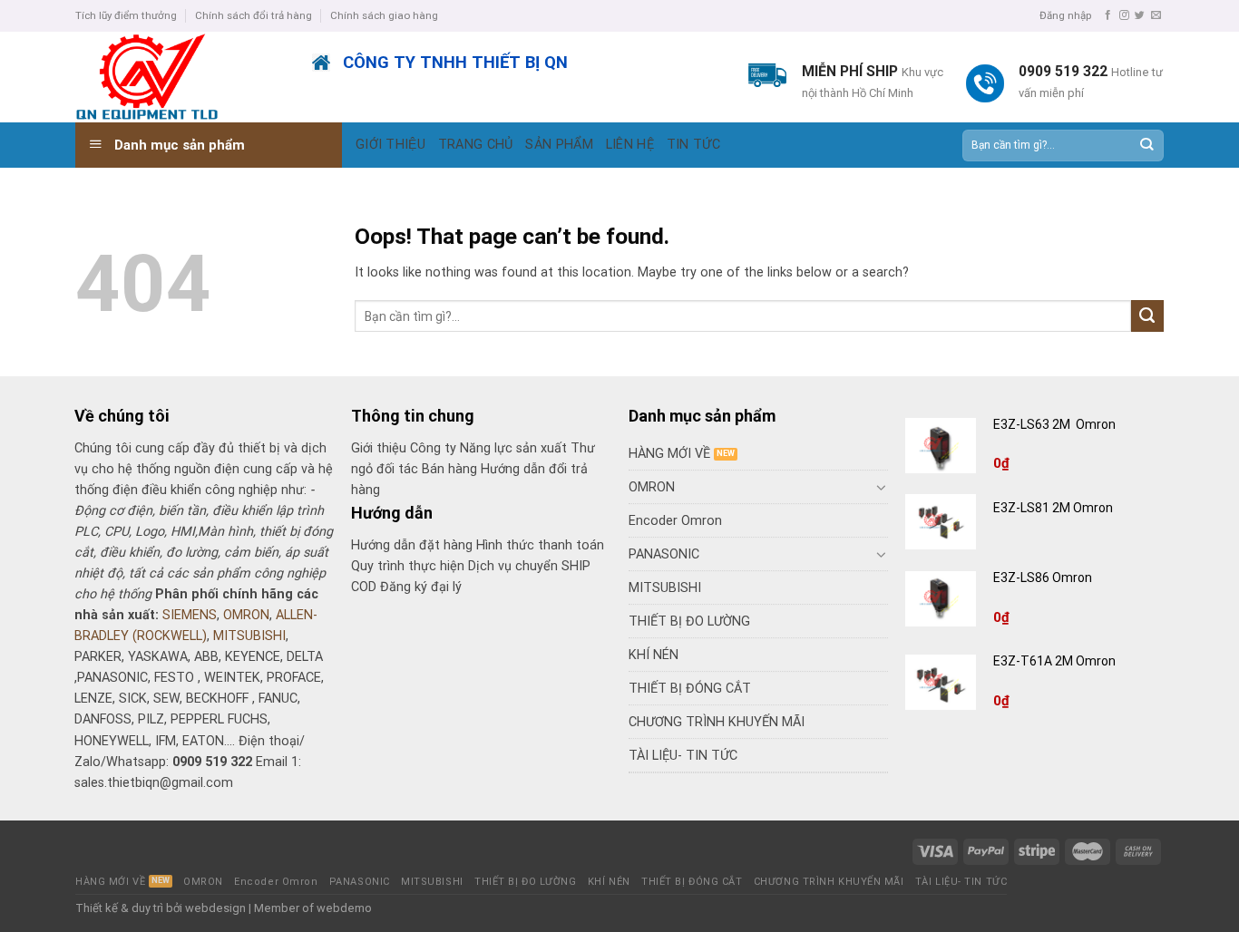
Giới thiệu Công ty (405, 448)
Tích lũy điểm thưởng (126, 15)
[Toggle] (881, 487)
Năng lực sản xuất (515, 448)
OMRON (246, 615)
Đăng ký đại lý (421, 587)
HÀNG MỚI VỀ (669, 453)
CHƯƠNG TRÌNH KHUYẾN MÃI (717, 722)
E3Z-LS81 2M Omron (1054, 507)
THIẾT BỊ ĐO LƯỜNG (689, 621)
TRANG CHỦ (475, 144)
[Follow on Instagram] (1124, 15)
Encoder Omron (675, 521)
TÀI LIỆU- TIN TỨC (683, 755)
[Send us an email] (1156, 15)
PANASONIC (664, 554)
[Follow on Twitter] (1140, 15)
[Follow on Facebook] (1108, 15)
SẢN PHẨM (558, 144)
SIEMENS (189, 615)
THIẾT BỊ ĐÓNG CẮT (690, 688)
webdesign (215, 908)
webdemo (344, 908)
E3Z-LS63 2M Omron (1055, 424)
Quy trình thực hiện (409, 566)
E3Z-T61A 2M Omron (1055, 661)
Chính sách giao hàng (384, 15)
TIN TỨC (693, 144)
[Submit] (1146, 145)
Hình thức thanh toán (540, 545)
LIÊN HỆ (630, 144)
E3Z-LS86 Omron (1044, 577)
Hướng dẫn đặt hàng (412, 545)
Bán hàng (449, 469)
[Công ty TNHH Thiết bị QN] (180, 77)
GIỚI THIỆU (390, 144)
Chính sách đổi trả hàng (253, 15)
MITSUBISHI (249, 636)
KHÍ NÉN (653, 655)
